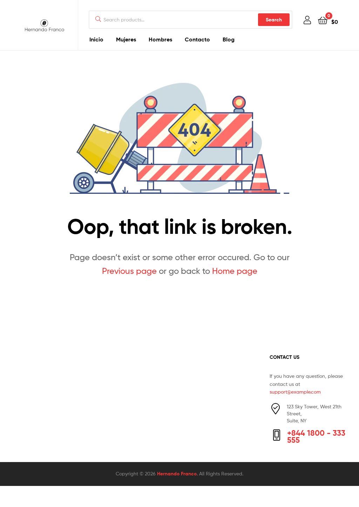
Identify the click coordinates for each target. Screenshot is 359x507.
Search (274, 20)
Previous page (129, 271)
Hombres (160, 39)
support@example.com (295, 392)
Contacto (197, 39)
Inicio (96, 39)
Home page (234, 271)
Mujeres (126, 39)
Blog (229, 39)
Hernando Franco (177, 473)
